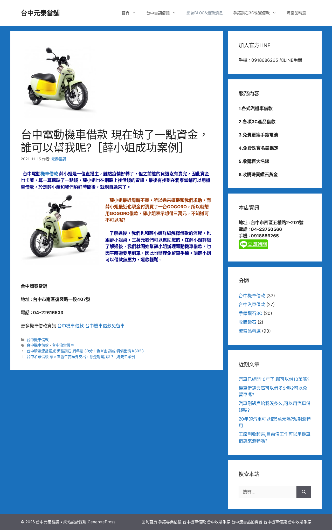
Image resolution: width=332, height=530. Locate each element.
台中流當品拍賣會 (246, 521)
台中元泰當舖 (40, 13)
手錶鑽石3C (250, 313)
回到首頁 (149, 521)
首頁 (125, 12)
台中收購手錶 (218, 521)
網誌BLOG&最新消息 (204, 12)
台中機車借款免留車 (105, 325)
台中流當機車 (63, 345)
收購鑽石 (247, 322)
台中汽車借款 (252, 304)
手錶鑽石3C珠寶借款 (251, 12)
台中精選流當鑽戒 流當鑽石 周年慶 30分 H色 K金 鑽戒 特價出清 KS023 (85, 351)
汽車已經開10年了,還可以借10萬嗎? (274, 379)
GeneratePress (101, 521)
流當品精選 (296, 12)
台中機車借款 (71, 325)
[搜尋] (303, 492)
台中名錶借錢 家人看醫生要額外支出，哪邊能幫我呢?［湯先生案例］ (83, 356)
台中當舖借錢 (158, 12)
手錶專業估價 (170, 521)
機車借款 (49, 173)
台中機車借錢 (275, 521)
